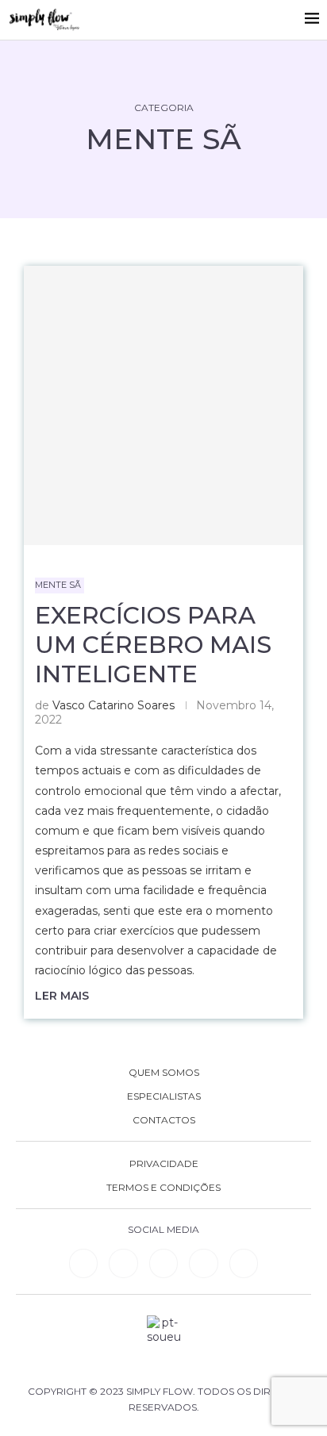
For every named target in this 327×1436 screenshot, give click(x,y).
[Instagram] (163, 1263)
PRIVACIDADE (163, 1164)
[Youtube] (203, 1263)
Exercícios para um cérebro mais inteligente (153, 645)
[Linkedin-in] (83, 1263)
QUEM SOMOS (164, 1072)
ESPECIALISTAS (164, 1096)
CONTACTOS (164, 1120)
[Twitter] (243, 1263)
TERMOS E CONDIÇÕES (163, 1187)
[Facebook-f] (123, 1263)
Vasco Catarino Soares (113, 705)
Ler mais (62, 996)
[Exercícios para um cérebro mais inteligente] (163, 405)
